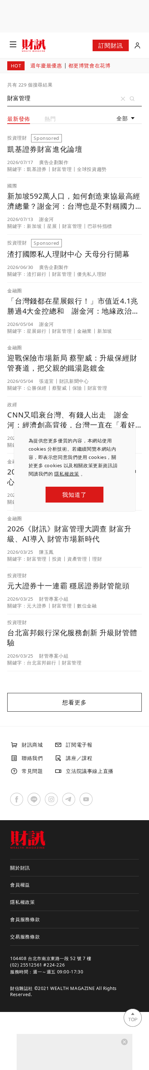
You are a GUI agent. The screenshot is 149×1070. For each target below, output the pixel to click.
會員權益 (20, 884)
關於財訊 (20, 868)
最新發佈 (18, 118)
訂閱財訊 (110, 45)
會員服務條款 (25, 919)
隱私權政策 (66, 473)
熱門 (50, 118)
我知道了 (74, 495)
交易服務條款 (25, 936)
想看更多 (74, 702)
